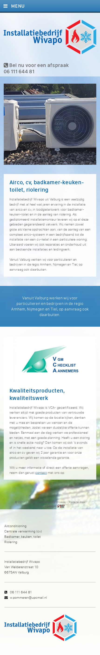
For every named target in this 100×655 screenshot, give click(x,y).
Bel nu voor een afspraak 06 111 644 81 (36, 68)
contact (41, 472)
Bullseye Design (45, 506)
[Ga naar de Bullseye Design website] (60, 506)
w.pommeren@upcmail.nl (28, 597)
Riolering (10, 542)
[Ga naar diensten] (50, 129)
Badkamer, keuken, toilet (22, 536)
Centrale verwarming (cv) (23, 531)
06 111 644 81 (21, 592)
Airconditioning (15, 526)
